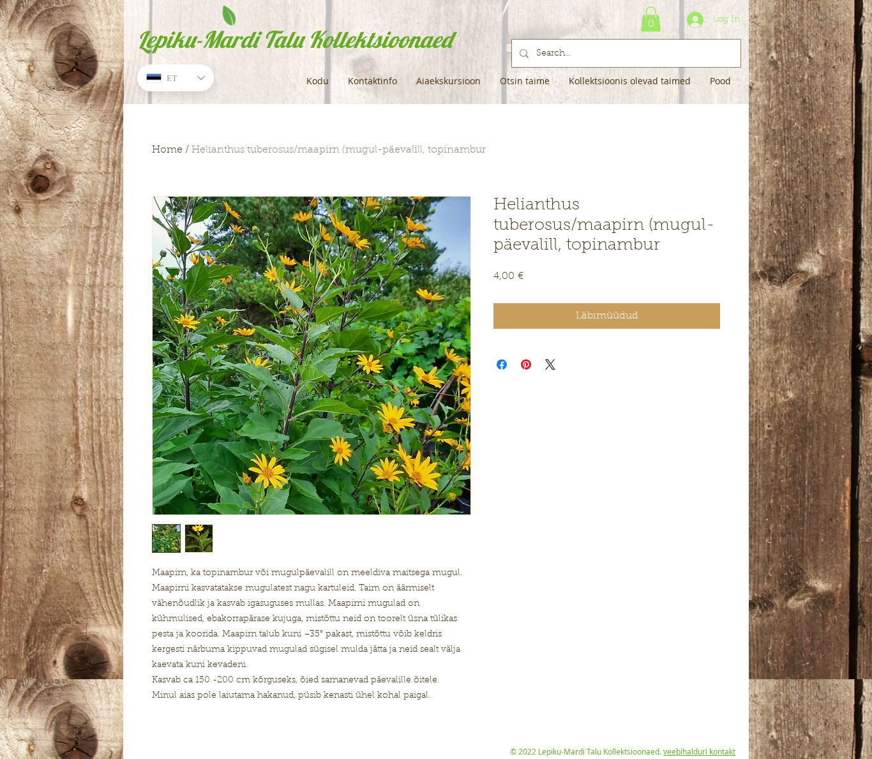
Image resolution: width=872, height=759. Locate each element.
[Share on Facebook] (501, 364)
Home (167, 150)
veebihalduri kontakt (699, 751)
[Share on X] (550, 364)
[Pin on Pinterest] (526, 364)
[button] (650, 18)
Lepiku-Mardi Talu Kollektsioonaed (294, 39)
